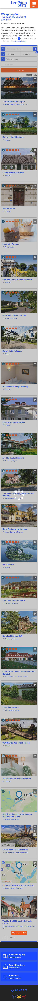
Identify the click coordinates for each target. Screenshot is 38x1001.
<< (2, 937)
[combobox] (18, 49)
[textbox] (12, 59)
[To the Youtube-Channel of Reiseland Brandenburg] (24, 996)
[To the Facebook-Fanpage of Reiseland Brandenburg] (13, 996)
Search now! (19, 70)
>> (14, 937)
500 (11, 937)
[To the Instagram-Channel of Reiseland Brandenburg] (19, 996)
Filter (24, 933)
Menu (34, 6)
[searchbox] (16, 49)
